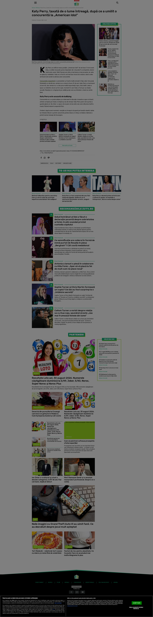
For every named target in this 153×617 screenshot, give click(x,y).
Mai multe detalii (58, 603)
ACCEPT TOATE (136, 603)
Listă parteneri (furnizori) (72, 605)
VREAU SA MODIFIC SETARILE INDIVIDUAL (136, 608)
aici (53, 609)
